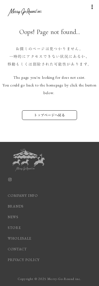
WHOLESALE (19, 238)
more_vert (92, 7)
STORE (14, 227)
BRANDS (16, 206)
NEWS (13, 217)
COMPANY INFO (23, 195)
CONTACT (17, 249)
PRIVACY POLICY (24, 259)
